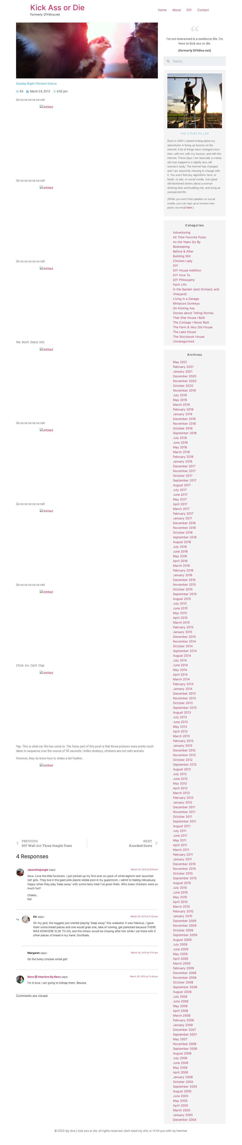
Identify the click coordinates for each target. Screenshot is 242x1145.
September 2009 (185, 935)
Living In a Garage (186, 299)
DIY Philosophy (184, 280)
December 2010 (184, 864)
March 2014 (181, 679)
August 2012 (182, 769)
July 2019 (180, 395)
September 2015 (185, 594)
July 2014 (180, 660)
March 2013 (181, 736)
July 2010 (180, 887)
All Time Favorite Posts (189, 237)
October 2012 (183, 760)
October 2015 (183, 589)
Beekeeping (181, 247)
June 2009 (180, 949)
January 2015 (182, 632)
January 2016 (182, 575)
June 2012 (180, 779)
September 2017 (184, 480)
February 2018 (183, 457)
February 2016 (183, 570)
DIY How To (181, 275)
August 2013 (182, 712)
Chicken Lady (182, 261)
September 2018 (185, 433)
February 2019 (183, 409)
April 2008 (180, 1011)
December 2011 (184, 807)
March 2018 (181, 452)
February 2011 (183, 854)
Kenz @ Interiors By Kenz (44, 976)
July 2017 (180, 490)
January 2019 (182, 414)
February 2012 (183, 798)
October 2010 (183, 873)
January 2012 (182, 802)
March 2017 (181, 509)
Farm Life (179, 284)
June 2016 (180, 551)
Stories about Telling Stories (193, 313)
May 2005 (180, 1101)
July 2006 (180, 1058)
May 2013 (180, 726)
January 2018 (182, 461)
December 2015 (184, 580)
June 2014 (180, 665)
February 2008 (183, 1020)
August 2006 (182, 1053)
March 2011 (181, 850)
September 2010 (185, 878)
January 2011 (182, 859)
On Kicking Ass (184, 308)
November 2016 (184, 528)
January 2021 (182, 371)
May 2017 (180, 499)
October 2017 (182, 476)
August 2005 (182, 1091)
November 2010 (184, 869)
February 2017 (183, 513)
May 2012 (180, 783)
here (189, 207)
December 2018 (184, 419)
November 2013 (184, 698)
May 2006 (180, 1067)
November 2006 (184, 1044)
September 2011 (184, 821)
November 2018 (184, 423)
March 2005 (181, 1110)
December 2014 (184, 637)
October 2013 (183, 703)
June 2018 (180, 442)
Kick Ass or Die (57, 7)
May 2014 (180, 670)
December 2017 (184, 466)
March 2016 (181, 565)
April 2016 (180, 561)
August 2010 (182, 883)
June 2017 (180, 494)
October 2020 (183, 386)
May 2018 (180, 447)
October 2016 (183, 532)
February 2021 (183, 367)
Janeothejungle (37, 869)
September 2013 (185, 708)
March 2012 (181, 793)
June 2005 (180, 1096)
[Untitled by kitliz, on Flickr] (87, 140)
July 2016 (180, 547)
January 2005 (183, 1115)
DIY (189, 10)
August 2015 (182, 599)
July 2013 (180, 717)
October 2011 (182, 816)
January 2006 (183, 1077)
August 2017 (182, 485)
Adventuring (181, 232)
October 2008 (183, 982)
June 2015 (180, 608)
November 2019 (184, 390)
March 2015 (181, 622)
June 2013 (180, 722)
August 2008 (182, 992)
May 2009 (180, 954)
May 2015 (180, 613)
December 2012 (184, 750)
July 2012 (180, 774)
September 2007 (185, 1034)
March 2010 (181, 906)
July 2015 (180, 603)
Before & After (183, 251)
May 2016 (180, 556)
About (176, 10)
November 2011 (184, 812)
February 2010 (183, 911)
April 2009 (180, 959)
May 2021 (180, 362)
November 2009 (184, 925)
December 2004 (184, 1120)
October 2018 (183, 428)
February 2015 (183, 627)
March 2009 (181, 963)
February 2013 (183, 741)
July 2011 (179, 831)
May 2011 (179, 840)
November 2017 (184, 471)
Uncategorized (183, 341)
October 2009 (183, 930)
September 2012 (185, 764)
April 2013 (180, 731)
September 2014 (185, 651)
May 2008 (180, 1006)
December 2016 (184, 523)
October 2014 (183, 646)
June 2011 (180, 835)
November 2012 (184, 755)
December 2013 (184, 693)
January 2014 (182, 689)
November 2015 (184, 584)
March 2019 (181, 404)
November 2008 (184, 977)
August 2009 (182, 940)
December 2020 (184, 376)
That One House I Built (189, 318)
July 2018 (180, 438)
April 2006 (180, 1072)
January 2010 (182, 916)
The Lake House (184, 332)
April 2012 (180, 788)
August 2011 (181, 826)
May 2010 (180, 897)
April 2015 (180, 618)
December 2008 (184, 973)
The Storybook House (188, 336)
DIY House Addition (187, 270)
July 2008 (180, 996)
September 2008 (185, 987)
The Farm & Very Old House (193, 327)
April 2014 (180, 674)
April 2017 (180, 504)
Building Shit (182, 256)
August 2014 (182, 655)
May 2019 (180, 400)
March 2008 (181, 1015)
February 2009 (183, 968)
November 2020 (184, 381)
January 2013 (182, 745)
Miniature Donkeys (186, 303)
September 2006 (185, 1048)
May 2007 (180, 1039)
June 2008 (180, 1001)
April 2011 (180, 845)
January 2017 (182, 518)
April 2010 (180, 902)
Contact (203, 10)
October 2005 (183, 1082)
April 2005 (180, 1105)
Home (162, 10)
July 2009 (180, 944)
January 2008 (183, 1025)
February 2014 (183, 684)
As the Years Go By (187, 242)
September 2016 (185, 537)
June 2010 (180, 892)
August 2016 (182, 542)
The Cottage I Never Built (191, 322)
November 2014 (184, 641)
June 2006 (180, 1063)
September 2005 (185, 1086)
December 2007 (184, 1030)
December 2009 (184, 921)
